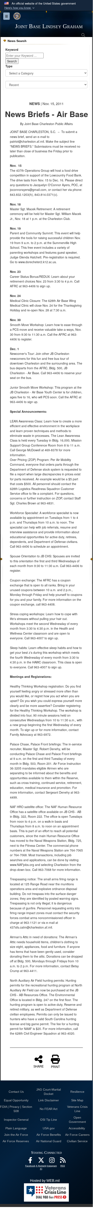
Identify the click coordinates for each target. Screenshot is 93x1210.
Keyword (11, 49)
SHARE (38, 1066)
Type (9, 66)
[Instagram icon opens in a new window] (51, 1161)
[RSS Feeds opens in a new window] (62, 1161)
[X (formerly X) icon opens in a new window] (41, 1161)
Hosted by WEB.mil (45, 1180)
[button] (19, 8)
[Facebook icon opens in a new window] (30, 1161)
